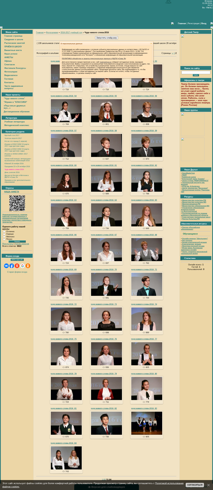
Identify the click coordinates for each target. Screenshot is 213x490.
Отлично (10, 231)
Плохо (9, 239)
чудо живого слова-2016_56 (144, 96)
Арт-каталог (187, 240)
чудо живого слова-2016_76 (104, 339)
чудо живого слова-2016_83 (144, 408)
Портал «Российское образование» (190, 228)
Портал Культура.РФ (191, 219)
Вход (203, 23)
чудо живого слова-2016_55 (104, 96)
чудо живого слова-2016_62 (144, 165)
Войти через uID (17, 259)
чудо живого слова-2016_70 (104, 269)
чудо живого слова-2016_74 (144, 304)
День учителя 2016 (12, 172)
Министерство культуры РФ (194, 200)
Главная (40, 32)
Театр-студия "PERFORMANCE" (195, 181)
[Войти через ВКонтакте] (6, 265)
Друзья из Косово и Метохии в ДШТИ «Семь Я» (17, 176)
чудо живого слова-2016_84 (64, 443)
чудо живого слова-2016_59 (144, 131)
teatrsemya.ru (106, 62)
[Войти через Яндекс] (17, 265)
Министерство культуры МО (194, 202)
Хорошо (10, 234)
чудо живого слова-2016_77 (144, 339)
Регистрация (193, 23)
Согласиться (194, 485)
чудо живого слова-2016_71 (144, 269)
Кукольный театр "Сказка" (193, 179)
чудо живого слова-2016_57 (64, 131)
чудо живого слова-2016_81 (64, 408)
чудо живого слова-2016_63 (64, 200)
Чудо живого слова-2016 (14, 169)
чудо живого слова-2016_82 (104, 408)
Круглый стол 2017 (12, 135)
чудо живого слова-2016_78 (64, 374)
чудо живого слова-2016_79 (104, 374)
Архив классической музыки (194, 242)
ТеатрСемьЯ (67, 79)
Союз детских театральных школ (196, 217)
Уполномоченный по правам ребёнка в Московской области (194, 214)
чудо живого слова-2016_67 (104, 235)
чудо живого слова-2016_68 (144, 235)
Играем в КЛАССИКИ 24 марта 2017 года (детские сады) (17, 145)
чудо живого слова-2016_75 (64, 339)
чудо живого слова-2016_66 (64, 235)
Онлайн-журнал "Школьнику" (195, 238)
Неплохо (10, 236)
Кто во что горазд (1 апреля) (16, 141)
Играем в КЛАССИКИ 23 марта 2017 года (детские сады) (17, 150)
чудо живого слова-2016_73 (104, 304)
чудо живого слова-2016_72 (64, 304)
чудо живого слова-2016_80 (144, 374)
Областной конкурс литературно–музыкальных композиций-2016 (18, 159)
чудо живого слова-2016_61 (104, 165)
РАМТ (184, 175)
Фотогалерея (52, 32)
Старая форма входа (17, 272)
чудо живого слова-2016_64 (104, 200)
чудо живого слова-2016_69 (64, 269)
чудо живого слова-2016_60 (64, 165)
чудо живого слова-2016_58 (104, 131)
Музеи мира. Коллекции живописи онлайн (192, 249)
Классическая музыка (191, 244)
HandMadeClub (188, 173)
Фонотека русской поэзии (193, 246)
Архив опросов (22, 244)
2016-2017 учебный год (71, 32)
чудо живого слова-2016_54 (64, 96)
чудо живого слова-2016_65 (144, 200)
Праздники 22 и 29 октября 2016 (17, 166)
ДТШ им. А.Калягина (191, 186)
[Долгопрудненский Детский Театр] (196, 63)
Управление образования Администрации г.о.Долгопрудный (192, 209)
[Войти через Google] (22, 265)
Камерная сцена (189, 177)
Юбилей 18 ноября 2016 (14, 163)
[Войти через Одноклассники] (28, 265)
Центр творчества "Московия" (195, 188)
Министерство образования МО (195, 206)
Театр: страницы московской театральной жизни (194, 252)
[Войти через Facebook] (11, 265)
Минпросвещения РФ (191, 204)
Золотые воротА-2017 (13, 138)
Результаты (7, 244)
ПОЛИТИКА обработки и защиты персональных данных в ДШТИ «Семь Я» (94, 58)
